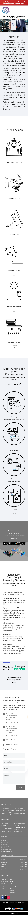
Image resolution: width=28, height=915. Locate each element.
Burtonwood (4, 808)
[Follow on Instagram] (8, 897)
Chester (10, 808)
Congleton (16, 808)
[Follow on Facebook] (2, 897)
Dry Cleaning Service (14, 162)
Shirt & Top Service (14, 307)
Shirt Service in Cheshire (7, 828)
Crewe (3, 810)
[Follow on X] (5, 897)
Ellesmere (16, 810)
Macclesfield (23, 813)
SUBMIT (20, 788)
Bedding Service (14, 270)
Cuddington (11, 810)
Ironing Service (14, 234)
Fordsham (22, 810)
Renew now (6, 3)
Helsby (3, 813)
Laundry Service (14, 343)
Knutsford (16, 813)
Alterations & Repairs (14, 198)
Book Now (14, 913)
